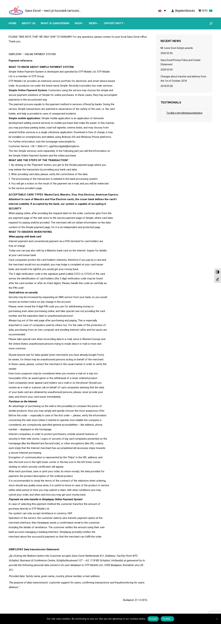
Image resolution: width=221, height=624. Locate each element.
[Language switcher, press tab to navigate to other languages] (162, 10)
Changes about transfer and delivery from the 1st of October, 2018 (183, 78)
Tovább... (167, 618)
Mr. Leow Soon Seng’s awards (177, 48)
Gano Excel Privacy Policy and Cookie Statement (180, 62)
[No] (216, 619)
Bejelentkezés (185, 10)
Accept (153, 618)
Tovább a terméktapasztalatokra (184, 113)
